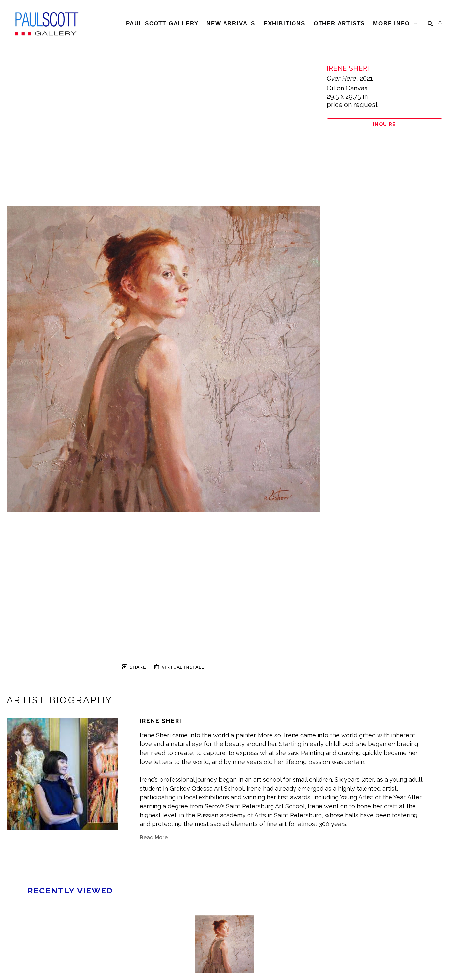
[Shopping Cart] (440, 23)
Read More (154, 837)
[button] (395, 23)
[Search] (430, 23)
